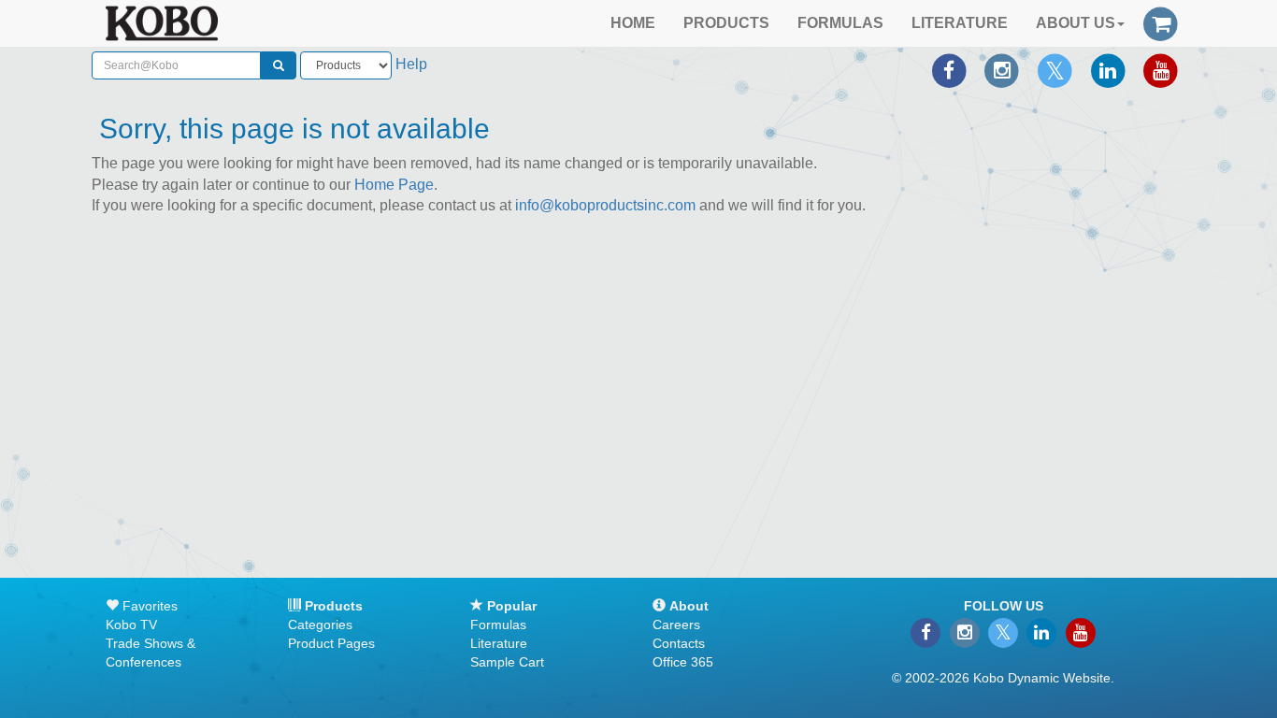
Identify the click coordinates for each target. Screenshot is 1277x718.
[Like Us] (949, 71)
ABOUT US (1075, 23)
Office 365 (683, 661)
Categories (320, 624)
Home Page (394, 185)
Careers (676, 624)
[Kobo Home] (162, 23)
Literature (498, 643)
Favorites (148, 605)
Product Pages (331, 643)
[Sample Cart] (1161, 21)
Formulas (498, 624)
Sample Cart (507, 661)
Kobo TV (131, 624)
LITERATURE (959, 23)
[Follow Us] (1002, 71)
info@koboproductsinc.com (605, 205)
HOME (632, 23)
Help (411, 64)
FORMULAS (840, 23)
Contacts (679, 643)
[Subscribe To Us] (1161, 71)
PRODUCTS (726, 23)
